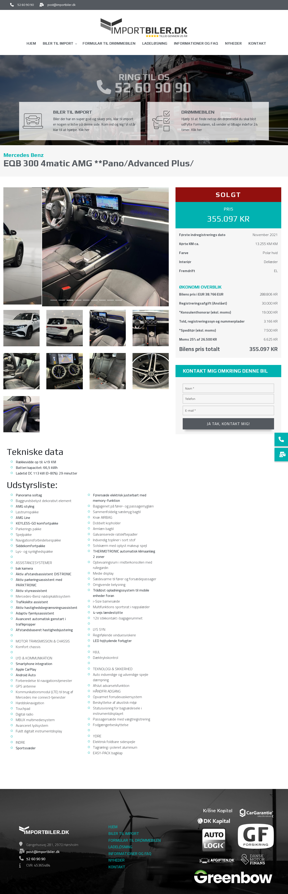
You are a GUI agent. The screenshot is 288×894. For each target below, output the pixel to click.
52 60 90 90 (25, 5)
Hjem (112, 827)
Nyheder (116, 860)
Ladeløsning (120, 847)
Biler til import (123, 834)
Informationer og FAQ (129, 854)
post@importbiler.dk (61, 5)
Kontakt (116, 867)
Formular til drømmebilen (134, 840)
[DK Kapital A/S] (214, 820)
